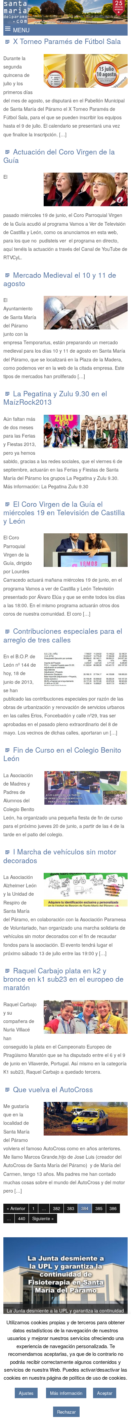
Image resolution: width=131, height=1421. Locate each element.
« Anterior (16, 1208)
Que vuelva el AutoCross (53, 1089)
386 (113, 1208)
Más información (66, 1393)
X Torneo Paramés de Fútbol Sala (67, 41)
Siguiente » (43, 1218)
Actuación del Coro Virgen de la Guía (59, 155)
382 (56, 1208)
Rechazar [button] (66, 1412)
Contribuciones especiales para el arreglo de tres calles (62, 635)
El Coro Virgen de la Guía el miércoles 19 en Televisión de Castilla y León (64, 512)
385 (98, 1208)
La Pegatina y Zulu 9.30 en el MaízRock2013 (55, 397)
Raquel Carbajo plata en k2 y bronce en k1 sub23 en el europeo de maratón (63, 978)
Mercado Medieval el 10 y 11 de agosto (59, 279)
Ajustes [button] (26, 1393)
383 (70, 1208)
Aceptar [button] (104, 1393)
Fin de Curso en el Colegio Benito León (62, 754)
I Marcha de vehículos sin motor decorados (59, 855)
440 (21, 1218)
